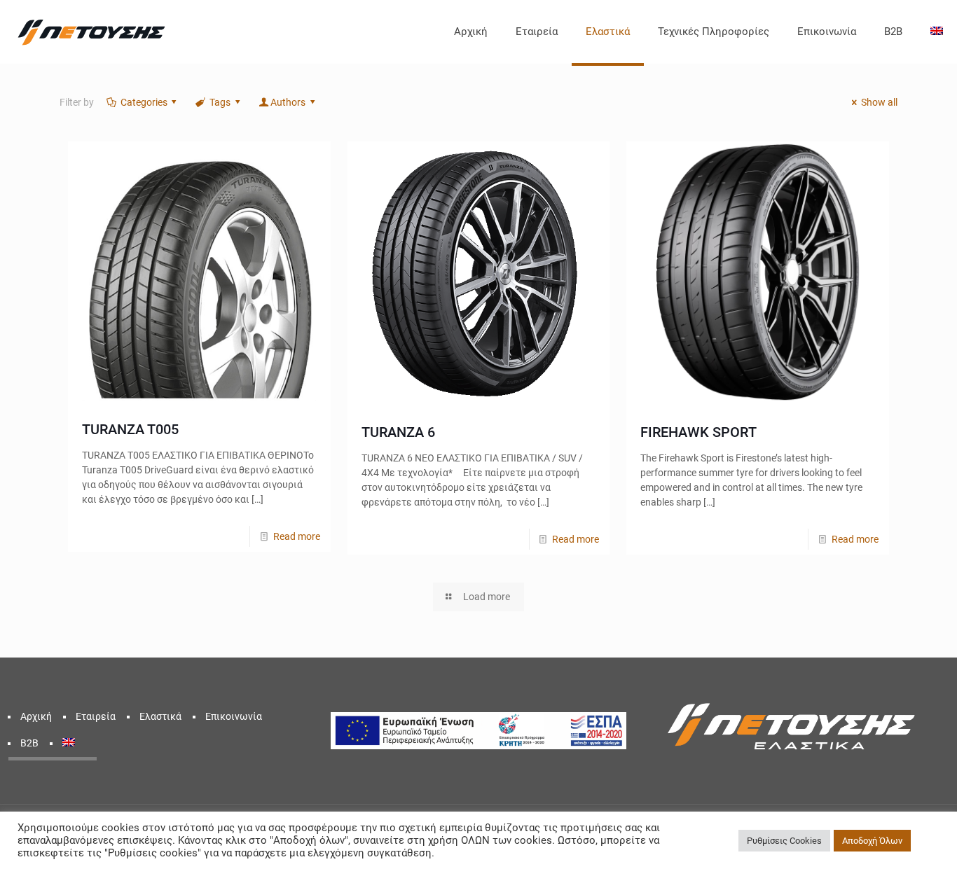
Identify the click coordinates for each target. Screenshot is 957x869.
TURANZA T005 (130, 429)
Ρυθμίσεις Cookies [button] (784, 840)
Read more (296, 536)
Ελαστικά (160, 716)
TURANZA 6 (398, 432)
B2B (29, 743)
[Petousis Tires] (91, 31)
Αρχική (36, 716)
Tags (219, 102)
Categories (144, 102)
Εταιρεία (96, 716)
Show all (879, 102)
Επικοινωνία (233, 716)
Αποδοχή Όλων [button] (872, 840)
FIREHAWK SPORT (698, 432)
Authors (287, 102)
